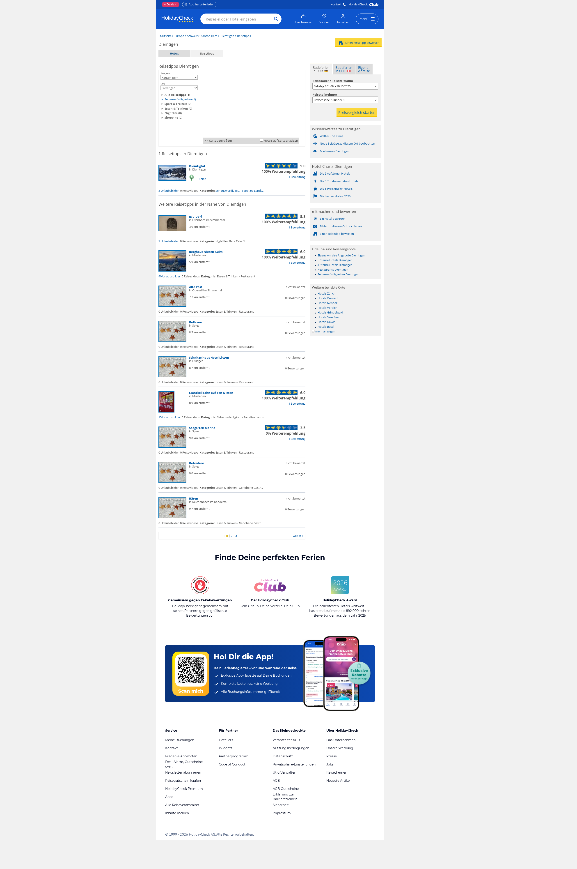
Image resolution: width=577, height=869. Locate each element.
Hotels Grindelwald (330, 312)
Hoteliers (226, 740)
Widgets (225, 748)
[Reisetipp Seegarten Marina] (172, 447)
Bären (193, 498)
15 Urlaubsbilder (169, 417)
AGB (276, 781)
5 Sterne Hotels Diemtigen (335, 260)
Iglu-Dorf (195, 216)
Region (165, 73)
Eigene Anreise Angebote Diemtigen (341, 255)
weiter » (298, 536)
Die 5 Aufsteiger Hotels (335, 173)
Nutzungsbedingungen (291, 748)
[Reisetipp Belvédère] (172, 482)
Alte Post (195, 287)
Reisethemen (336, 772)
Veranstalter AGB (286, 740)
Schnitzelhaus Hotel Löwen (209, 357)
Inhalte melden (177, 813)
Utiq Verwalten (284, 772)
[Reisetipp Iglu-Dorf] (172, 230)
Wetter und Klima (331, 136)
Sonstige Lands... (253, 191)
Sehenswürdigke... (227, 191)
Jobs (330, 764)
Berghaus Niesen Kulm (206, 252)
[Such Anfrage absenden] (276, 19)
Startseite (165, 36)
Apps (169, 797)
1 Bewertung (296, 177)
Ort (162, 84)
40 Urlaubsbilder (169, 276)
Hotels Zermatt (328, 298)
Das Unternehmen (340, 740)
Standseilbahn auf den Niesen (211, 393)
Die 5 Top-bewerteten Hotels (339, 181)
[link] (303, 19)
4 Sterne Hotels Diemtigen (335, 265)
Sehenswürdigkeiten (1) (180, 99)
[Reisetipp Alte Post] (172, 306)
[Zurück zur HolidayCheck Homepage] (177, 19)
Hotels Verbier (327, 308)
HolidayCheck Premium (184, 789)
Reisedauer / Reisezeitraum (332, 81)
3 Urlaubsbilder (168, 191)
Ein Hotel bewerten (333, 219)
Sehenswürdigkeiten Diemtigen (338, 274)
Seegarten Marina (202, 428)
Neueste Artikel (338, 781)
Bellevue (195, 322)
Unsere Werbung (339, 748)
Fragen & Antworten (181, 756)
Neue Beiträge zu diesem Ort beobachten (347, 143)
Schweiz (192, 36)
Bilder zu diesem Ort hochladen (341, 226)
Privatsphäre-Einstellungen (294, 764)
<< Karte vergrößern (218, 140)
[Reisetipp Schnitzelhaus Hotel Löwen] (172, 376)
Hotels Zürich (326, 293)
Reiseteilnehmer (324, 94)
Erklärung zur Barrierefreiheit (285, 796)
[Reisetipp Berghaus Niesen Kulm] (172, 270)
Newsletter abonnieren (183, 772)
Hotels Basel (326, 327)
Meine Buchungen (179, 740)
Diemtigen (227, 36)
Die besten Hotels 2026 (335, 196)
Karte (202, 179)
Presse (331, 756)
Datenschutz (283, 756)
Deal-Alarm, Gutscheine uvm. (184, 764)
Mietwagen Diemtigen (334, 151)
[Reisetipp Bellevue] (172, 341)
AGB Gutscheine (286, 789)
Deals (168, 4)
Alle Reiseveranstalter (182, 805)
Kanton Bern (209, 36)
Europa (179, 36)
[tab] (321, 69)
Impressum (282, 813)
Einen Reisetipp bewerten (362, 43)
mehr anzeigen (325, 331)
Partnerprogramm (233, 756)
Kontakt (335, 4)
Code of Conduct (232, 764)
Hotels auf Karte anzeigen (281, 140)
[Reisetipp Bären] (172, 517)
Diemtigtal (197, 166)
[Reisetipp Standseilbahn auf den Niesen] (166, 411)
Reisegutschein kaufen (183, 781)
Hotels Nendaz (327, 303)
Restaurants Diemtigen (333, 269)
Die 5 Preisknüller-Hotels (336, 189)
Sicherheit (281, 805)
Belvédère (196, 463)
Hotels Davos (326, 322)
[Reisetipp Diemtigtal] (172, 179)
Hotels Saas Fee (328, 317)
